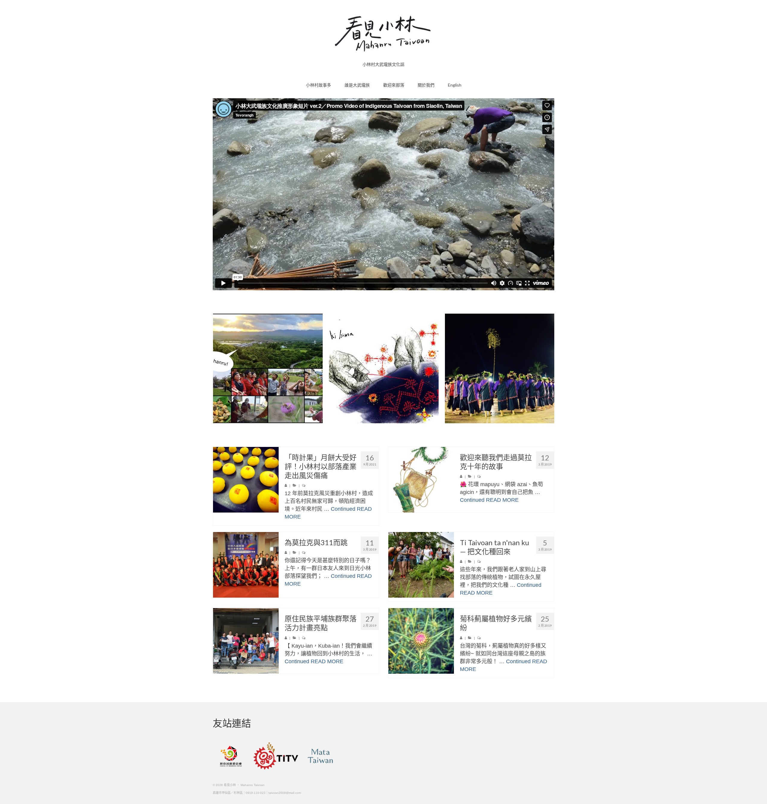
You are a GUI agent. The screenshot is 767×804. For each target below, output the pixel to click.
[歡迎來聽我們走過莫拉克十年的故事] (421, 480)
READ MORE (502, 500)
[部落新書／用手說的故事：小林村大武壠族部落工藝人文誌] (384, 368)
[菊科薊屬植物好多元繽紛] (421, 641)
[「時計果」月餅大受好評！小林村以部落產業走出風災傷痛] (246, 480)
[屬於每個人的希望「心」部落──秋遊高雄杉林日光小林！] (268, 368)
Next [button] (549, 368)
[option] (268, 368)
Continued (343, 509)
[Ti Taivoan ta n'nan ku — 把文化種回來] (421, 565)
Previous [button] (218, 368)
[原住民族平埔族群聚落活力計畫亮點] (246, 641)
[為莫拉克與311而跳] (246, 565)
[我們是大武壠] (500, 368)
